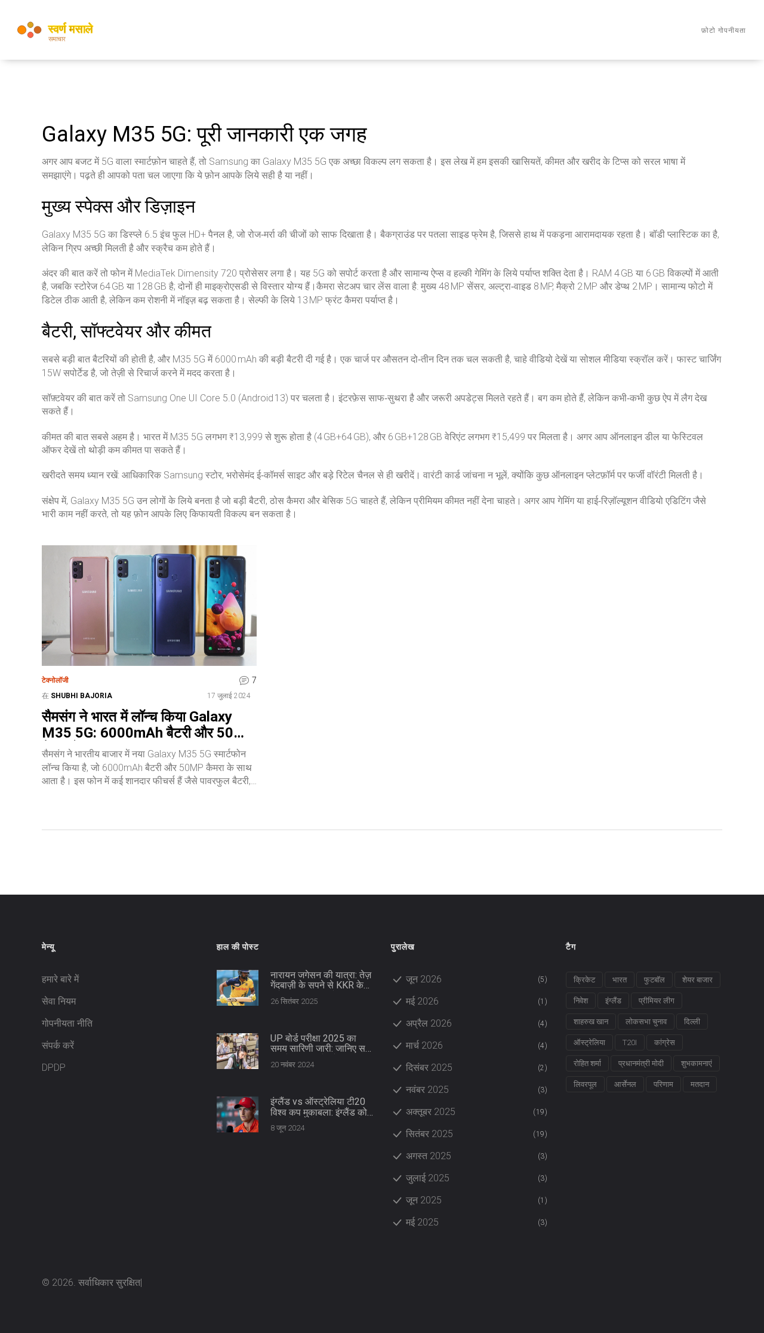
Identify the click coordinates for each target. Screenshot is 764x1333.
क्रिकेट (584, 979)
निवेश (581, 1000)
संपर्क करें (58, 1045)
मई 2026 (477, 1001)
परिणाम (663, 1084)
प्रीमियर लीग (656, 1000)
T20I (630, 1042)
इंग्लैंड (613, 1000)
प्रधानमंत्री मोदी (641, 1063)
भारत (619, 979)
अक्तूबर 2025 (477, 1111)
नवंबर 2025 (477, 1089)
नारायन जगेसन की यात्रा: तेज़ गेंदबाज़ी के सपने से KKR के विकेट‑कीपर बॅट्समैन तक (320, 980)
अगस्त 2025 (477, 1156)
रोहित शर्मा (587, 1063)
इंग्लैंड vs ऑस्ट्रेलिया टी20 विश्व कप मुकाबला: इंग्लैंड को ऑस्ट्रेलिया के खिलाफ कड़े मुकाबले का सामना (318, 1106)
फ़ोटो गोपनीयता (723, 30)
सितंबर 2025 (477, 1134)
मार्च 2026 (477, 1045)
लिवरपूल (585, 1084)
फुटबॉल (654, 979)
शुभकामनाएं (696, 1063)
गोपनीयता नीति (67, 1023)
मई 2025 (477, 1222)
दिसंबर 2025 (477, 1067)
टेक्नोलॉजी (55, 680)
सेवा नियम (59, 1001)
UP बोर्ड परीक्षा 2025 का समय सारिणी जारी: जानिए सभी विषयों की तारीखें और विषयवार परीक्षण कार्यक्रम (321, 1043)
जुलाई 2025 (477, 1178)
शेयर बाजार (697, 979)
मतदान (700, 1084)
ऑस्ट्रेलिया (589, 1042)
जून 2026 (477, 979)
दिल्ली (692, 1021)
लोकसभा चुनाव (646, 1021)
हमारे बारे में (60, 979)
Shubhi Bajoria (81, 696)
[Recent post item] (237, 988)
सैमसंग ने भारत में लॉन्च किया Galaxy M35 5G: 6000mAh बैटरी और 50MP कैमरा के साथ (149, 725)
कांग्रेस (664, 1042)
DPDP (54, 1067)
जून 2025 (477, 1200)
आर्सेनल (625, 1084)
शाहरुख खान (591, 1021)
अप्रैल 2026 (477, 1023)
